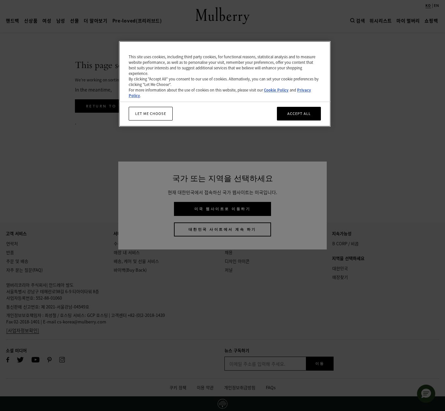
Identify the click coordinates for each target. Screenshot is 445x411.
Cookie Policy (276, 90)
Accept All (299, 113)
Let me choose (150, 113)
